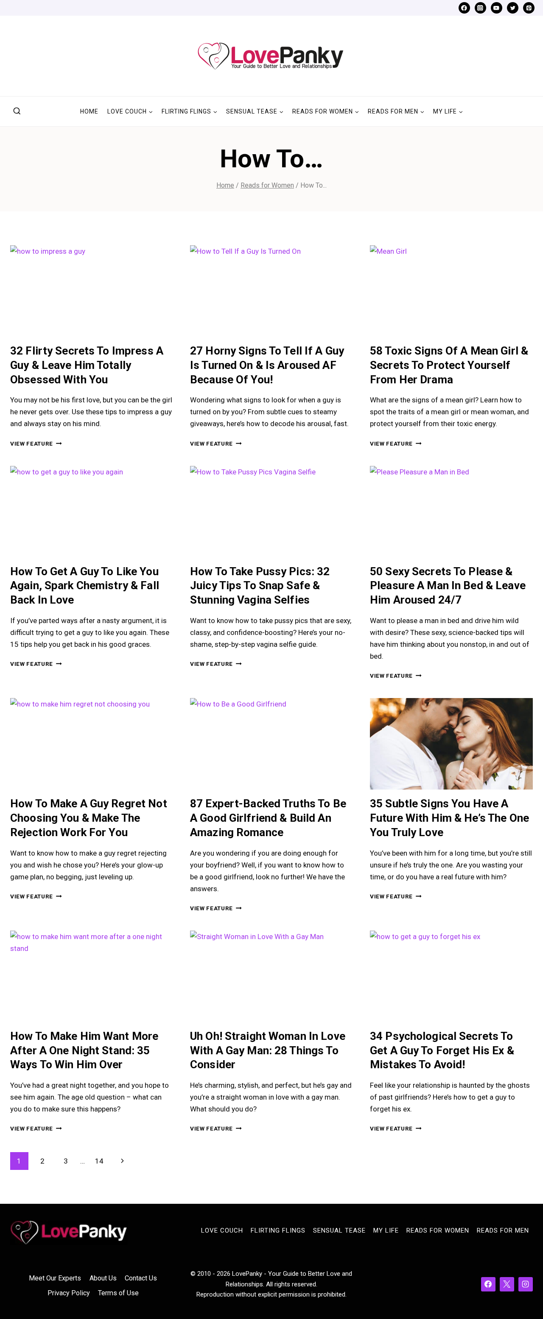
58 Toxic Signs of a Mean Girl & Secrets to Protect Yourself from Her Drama (449, 365)
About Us (103, 1278)
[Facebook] (464, 8)
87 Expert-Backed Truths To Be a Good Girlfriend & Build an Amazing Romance (268, 818)
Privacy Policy (69, 1293)
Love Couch (222, 1230)
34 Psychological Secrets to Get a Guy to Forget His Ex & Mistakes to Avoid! (442, 1050)
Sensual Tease (339, 1230)
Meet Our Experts (55, 1278)
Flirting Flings (278, 1230)
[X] (507, 1284)
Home (89, 111)
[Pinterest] (529, 8)
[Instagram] (480, 8)
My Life (386, 1230)
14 (99, 1161)
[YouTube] (496, 8)
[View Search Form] (17, 111)
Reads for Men (503, 1230)
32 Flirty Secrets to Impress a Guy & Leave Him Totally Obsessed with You (86, 365)
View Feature (36, 443)
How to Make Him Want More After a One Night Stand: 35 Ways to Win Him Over (84, 1050)
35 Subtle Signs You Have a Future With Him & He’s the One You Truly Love (449, 818)
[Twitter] (512, 8)
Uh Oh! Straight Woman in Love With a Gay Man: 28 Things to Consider (267, 1050)
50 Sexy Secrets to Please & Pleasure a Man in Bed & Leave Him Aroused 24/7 (448, 586)
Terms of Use (118, 1293)
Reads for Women (437, 1230)
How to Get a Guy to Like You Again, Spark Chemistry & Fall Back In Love (84, 586)
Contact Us (141, 1278)
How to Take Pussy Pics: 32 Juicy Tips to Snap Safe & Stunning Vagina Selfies (260, 586)
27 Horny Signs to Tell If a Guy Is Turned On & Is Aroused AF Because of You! (267, 365)
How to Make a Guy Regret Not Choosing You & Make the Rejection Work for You (88, 818)
